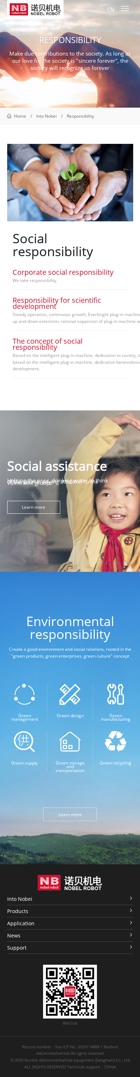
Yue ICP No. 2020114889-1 (79, 1046)
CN (110, 9)
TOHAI (110, 1066)
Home (20, 116)
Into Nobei (46, 116)
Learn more (33, 507)
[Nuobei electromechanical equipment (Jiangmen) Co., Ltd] (35, 9)
